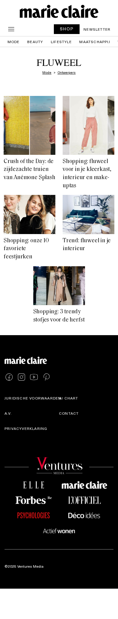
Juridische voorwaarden (33, 398)
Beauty (35, 41)
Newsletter (97, 29)
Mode (14, 41)
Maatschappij (94, 41)
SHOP (67, 29)
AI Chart (68, 398)
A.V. (8, 413)
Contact (69, 413)
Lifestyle (61, 41)
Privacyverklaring (26, 428)
